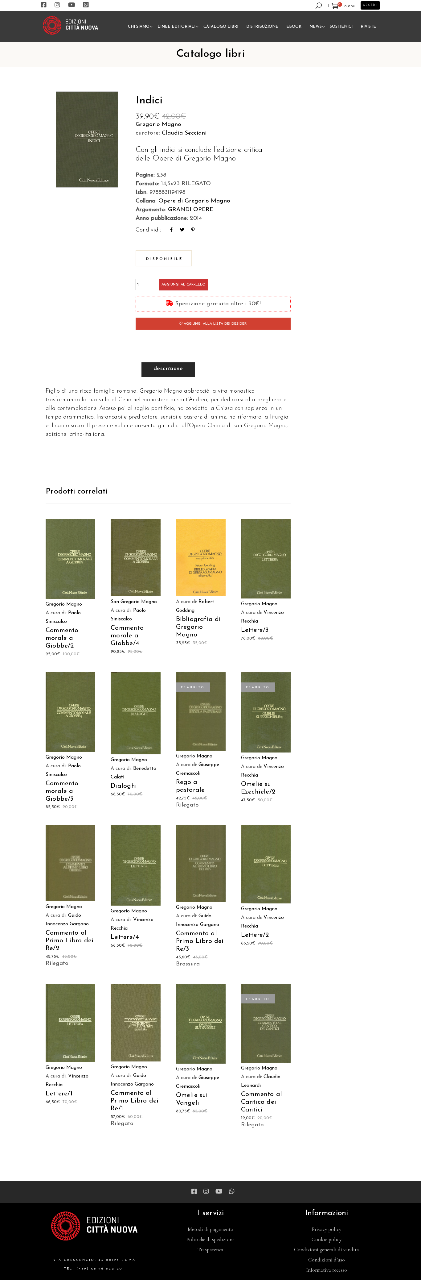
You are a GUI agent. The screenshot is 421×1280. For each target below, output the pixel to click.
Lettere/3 (255, 630)
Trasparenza (210, 1249)
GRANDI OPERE (190, 210)
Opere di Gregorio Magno (194, 201)
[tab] (168, 369)
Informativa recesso (326, 1270)
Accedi (370, 5)
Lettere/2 (255, 935)
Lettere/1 (59, 1093)
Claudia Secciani (184, 133)
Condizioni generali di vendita (326, 1249)
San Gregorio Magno (134, 601)
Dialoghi (124, 786)
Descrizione (168, 369)
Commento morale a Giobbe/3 (62, 791)
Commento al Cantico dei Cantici (261, 1102)
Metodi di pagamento (210, 1229)
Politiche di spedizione (210, 1239)
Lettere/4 (125, 937)
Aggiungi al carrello (183, 284)
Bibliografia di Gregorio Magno (198, 627)
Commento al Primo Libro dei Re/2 (69, 941)
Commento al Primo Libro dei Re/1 (134, 1101)
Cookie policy (326, 1239)
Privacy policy (326, 1229)
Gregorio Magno (158, 124)
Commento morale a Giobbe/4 (127, 636)
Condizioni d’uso (326, 1260)
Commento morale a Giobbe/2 (62, 638)
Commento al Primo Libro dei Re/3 (200, 941)
